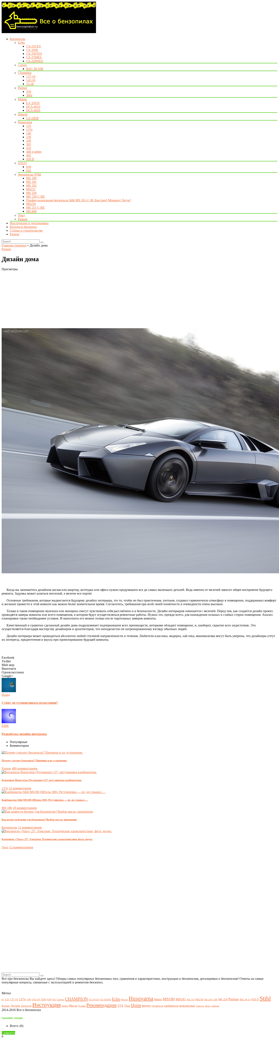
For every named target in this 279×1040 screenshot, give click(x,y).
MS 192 (31, 185)
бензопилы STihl (29, 174)
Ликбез (64, 1006)
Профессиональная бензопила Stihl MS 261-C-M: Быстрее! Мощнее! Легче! (78, 200)
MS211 (31, 189)
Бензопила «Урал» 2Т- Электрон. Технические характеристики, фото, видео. (47, 839)
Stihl (265, 998)
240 (28, 140)
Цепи (136, 1005)
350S (43, 999)
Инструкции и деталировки (29, 223)
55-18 (30, 84)
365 (28, 144)
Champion (24, 73)
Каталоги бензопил (23, 227)
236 (28, 137)
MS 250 (223, 999)
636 (28, 166)
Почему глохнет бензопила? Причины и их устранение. (34, 760)
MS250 (31, 204)
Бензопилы (17, 39)
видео (146, 1006)
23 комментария (20, 788)
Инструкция (46, 1005)
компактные (187, 1005)
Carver (22, 65)
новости (200, 1006)
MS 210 (190, 1000)
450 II (30, 159)
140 (28, 133)
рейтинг (215, 1006)
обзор (208, 1006)
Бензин (6, 1005)
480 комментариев (24, 768)
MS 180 (31, 178)
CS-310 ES (33, 46)
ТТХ (120, 1005)
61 (3, 1000)
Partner (22, 88)
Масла (73, 1005)
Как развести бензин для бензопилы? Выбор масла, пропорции (39, 819)
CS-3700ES (34, 57)
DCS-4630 (33, 110)
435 (28, 148)
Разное (22, 219)
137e (29, 129)
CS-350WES (34, 61)
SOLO (22, 163)
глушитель (157, 1005)
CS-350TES (34, 53)
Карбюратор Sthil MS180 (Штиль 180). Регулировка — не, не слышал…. (45, 799)
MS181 (181, 999)
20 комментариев (25, 808)
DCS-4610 (33, 106)
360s (29, 95)
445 (28, 155)
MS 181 (31, 182)
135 (28, 126)
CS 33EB (32, 118)
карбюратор (171, 1005)
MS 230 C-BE (35, 196)
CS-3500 (32, 50)
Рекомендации (101, 1005)
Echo (21, 42)
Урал (21, 215)
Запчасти (26, 1005)
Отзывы (82, 1006)
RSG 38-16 (245, 1000)
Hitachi (22, 114)
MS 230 (31, 193)
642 (28, 170)
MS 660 (31, 211)
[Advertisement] (124, 299)
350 (28, 91)
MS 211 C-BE (35, 207)
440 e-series (33, 151)
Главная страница (14, 245)
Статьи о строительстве (26, 230)
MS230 (199, 999)
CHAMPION (76, 998)
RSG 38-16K (35, 68)
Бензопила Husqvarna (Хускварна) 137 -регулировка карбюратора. (42, 780)
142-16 (30, 80)
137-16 (30, 76)
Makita (22, 99)
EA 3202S (33, 103)
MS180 (169, 999)
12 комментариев (30, 827)
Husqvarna (25, 122)
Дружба (15, 1005)
